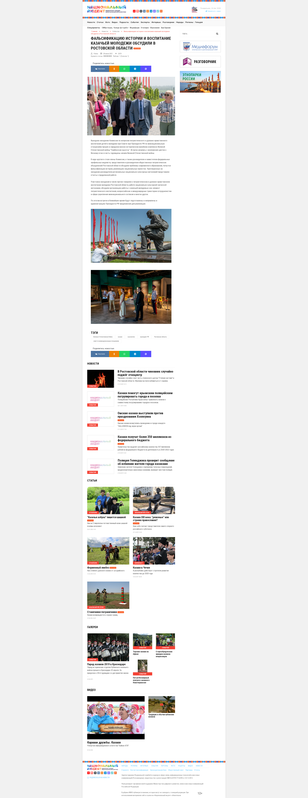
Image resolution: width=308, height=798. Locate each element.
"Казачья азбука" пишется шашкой (106, 517)
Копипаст (139, 563)
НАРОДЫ (125, 766)
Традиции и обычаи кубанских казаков (161, 716)
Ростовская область (160, 337)
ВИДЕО (190, 766)
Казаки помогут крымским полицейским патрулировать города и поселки (145, 394)
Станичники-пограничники (102, 612)
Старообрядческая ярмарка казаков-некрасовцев (164, 654)
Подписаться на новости (99, 777)
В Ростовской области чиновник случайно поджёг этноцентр (145, 373)
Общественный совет (176, 770)
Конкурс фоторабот (121, 28)
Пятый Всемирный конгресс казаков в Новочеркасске (141, 680)
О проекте (125, 770)
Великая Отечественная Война (102, 337)
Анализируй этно (142, 512)
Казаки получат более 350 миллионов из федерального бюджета (144, 438)
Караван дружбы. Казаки (104, 742)
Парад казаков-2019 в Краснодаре (106, 664)
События (92, 386)
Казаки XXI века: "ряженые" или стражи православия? (151, 519)
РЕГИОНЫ (134, 766)
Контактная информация (139, 770)
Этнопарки (145, 28)
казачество (131, 337)
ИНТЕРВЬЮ (144, 766)
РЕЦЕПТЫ (181, 766)
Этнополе (93, 512)
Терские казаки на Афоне (141, 652)
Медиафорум (134, 28)
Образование (155, 28)
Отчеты (197, 770)
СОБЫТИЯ (154, 766)
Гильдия (199, 22)
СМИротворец (107, 28)
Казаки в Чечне (141, 567)
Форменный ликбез (98, 567)
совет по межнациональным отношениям (106, 341)
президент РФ (144, 337)
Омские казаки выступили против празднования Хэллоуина (140, 414)
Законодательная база (158, 770)
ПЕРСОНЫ (164, 766)
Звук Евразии (165, 28)
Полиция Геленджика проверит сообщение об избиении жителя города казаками (146, 462)
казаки (120, 337)
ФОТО (173, 766)
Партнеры (189, 770)
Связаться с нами (214, 11)
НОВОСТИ (199, 766)
